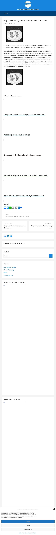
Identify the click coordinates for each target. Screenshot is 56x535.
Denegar (28, 525)
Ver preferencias (28, 529)
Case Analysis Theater (10, 267)
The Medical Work (8, 275)
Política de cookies (23, 532)
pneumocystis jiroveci (24, 216)
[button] (54, 509)
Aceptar (28, 521)
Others (7, 214)
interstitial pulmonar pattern (12, 216)
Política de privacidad (31, 532)
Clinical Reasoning (9, 270)
